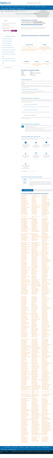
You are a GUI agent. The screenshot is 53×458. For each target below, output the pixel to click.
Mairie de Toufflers (45, 414)
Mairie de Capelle (23, 243)
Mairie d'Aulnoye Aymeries (46, 205)
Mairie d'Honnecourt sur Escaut (47, 307)
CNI (32, 6)
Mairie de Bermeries (35, 220)
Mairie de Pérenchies (35, 363)
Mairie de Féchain (24, 277)
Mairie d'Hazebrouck (35, 301)
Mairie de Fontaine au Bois (36, 283)
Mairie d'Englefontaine (35, 266)
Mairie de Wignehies (45, 437)
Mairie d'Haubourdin (35, 298)
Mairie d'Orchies (44, 359)
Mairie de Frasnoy (44, 285)
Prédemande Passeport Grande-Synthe (45, 47)
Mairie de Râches (34, 373)
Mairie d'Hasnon (44, 297)
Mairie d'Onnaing (23, 359)
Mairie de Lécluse (34, 321)
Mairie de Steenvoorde (24, 409)
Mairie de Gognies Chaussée (46, 289)
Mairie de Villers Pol (24, 425)
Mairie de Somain (24, 407)
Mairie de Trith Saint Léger (36, 417)
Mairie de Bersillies (24, 221)
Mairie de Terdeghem (35, 411)
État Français (45, 451)
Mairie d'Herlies (44, 303)
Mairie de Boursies (24, 230)
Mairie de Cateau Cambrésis (36, 319)
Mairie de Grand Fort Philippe (46, 291)
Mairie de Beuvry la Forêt (46, 223)
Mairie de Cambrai (34, 240)
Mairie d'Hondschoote (24, 307)
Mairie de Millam (23, 344)
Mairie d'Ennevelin (34, 267)
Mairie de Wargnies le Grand (36, 430)
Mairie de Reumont (34, 377)
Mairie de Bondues (24, 228)
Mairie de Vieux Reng (35, 422)
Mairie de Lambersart (24, 317)
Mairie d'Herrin (23, 305)
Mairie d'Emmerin (24, 266)
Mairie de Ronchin (24, 380)
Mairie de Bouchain (45, 228)
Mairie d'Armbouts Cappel (46, 199)
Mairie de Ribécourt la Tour (25, 378)
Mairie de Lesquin (44, 323)
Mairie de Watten (44, 432)
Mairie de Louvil (23, 331)
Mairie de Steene (44, 408)
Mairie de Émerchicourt (45, 265)
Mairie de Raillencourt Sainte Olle (26, 374)
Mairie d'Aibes (44, 195)
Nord (44, 81)
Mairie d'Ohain (34, 358)
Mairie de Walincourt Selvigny (46, 426)
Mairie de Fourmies (24, 285)
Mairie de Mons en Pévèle (35, 346)
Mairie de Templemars (45, 410)
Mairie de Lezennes (24, 325)
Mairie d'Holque (23, 306)
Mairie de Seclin (23, 402)
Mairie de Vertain (34, 420)
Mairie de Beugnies (24, 223)
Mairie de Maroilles (24, 336)
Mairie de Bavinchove (24, 212)
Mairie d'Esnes (34, 272)
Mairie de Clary (44, 250)
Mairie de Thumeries (45, 412)
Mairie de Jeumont (45, 311)
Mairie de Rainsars (44, 374)
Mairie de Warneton (45, 431)
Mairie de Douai (34, 261)
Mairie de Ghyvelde (45, 288)
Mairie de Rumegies (35, 384)
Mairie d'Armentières (24, 200)
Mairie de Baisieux (24, 209)
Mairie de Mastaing (34, 340)
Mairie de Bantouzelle (45, 210)
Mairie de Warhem (24, 431)
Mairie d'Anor (34, 198)
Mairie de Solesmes (24, 406)
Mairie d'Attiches (34, 201)
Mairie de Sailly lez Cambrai (36, 385)
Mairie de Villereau (24, 423)
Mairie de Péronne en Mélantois (47, 363)
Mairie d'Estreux (34, 274)
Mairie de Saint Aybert (35, 388)
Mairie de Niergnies (24, 354)
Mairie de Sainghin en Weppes (36, 386)
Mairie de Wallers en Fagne (36, 428)
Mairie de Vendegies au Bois (46, 418)
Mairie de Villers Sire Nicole (36, 425)
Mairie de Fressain (44, 286)
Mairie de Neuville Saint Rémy (46, 352)
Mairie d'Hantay (44, 296)
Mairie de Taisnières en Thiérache (26, 410)
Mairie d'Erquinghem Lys (25, 269)
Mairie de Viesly (23, 421)
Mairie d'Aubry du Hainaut (25, 204)
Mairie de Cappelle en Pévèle (25, 244)
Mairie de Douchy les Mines (46, 261)
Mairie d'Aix (23, 196)
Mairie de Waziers (24, 436)
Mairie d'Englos (44, 266)
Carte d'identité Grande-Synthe (44, 46)
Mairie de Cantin (44, 242)
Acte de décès (22, 6)
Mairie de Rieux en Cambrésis (46, 378)
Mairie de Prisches (44, 368)
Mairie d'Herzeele (34, 305)
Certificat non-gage (4, 8)
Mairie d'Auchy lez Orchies (46, 204)
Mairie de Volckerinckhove (46, 425)
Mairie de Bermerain (24, 220)
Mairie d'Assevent (24, 201)
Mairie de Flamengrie (35, 313)
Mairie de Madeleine (45, 314)
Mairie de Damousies (24, 257)
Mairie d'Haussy (34, 299)
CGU (1, 452)
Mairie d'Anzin (23, 199)
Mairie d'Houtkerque (45, 309)
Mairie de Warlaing (34, 431)
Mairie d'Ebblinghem (24, 263)
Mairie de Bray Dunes (35, 234)
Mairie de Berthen (34, 221)
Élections (49, 451)
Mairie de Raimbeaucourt (35, 374)
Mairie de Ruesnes (24, 384)
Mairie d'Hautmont (24, 300)
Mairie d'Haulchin (24, 299)
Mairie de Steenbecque (35, 408)
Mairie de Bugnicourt (45, 238)
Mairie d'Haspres (23, 298)
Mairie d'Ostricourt (45, 361)
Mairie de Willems (24, 439)
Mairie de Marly (44, 335)
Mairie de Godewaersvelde (36, 289)
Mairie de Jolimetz (24, 312)
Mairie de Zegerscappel (24, 441)
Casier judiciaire (12, 8)
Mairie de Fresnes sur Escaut (36, 286)
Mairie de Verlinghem (24, 420)
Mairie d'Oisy (44, 358)
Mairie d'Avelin (23, 206)
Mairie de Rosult (23, 381)
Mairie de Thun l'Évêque (25, 413)
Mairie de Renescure (24, 377)
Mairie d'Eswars (23, 275)
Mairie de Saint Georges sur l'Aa (26, 389)
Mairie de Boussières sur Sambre (26, 233)
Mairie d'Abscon (34, 195)
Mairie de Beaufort (34, 213)
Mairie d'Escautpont (45, 271)
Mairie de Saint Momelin (45, 391)
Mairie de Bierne (34, 224)
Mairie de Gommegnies (24, 290)
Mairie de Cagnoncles (24, 240)
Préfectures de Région (21, 451)
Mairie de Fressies (24, 287)
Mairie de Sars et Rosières (25, 400)
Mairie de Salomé (44, 398)
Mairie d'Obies (23, 357)
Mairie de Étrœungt (45, 275)
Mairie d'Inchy (44, 310)
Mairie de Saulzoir (34, 401)
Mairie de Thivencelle (35, 412)
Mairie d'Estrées (23, 274)
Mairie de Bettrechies (45, 222)
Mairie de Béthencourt (24, 222)
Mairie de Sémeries (34, 402)
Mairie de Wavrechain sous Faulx (37, 434)
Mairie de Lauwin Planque (25, 319)
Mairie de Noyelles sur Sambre (36, 356)
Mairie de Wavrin (44, 434)
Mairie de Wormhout (24, 440)
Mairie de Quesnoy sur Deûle (25, 372)
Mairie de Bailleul (44, 208)
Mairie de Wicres (34, 437)
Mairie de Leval (23, 324)
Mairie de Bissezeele (45, 224)
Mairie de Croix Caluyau (35, 255)
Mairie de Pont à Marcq (24, 366)
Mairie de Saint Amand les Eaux (26, 387)
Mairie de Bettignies (35, 222)
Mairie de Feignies (34, 277)
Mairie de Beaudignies (24, 213)
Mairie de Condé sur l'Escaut (25, 252)
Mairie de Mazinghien (45, 341)
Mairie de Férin (34, 278)
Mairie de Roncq (34, 380)
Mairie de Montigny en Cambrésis (26, 347)
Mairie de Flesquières (35, 280)
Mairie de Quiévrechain (45, 372)
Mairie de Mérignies (45, 342)
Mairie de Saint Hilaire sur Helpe (47, 389)
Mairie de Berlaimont (45, 219)
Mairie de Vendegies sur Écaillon (26, 419)
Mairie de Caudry (44, 246)
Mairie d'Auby (34, 204)
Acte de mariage (16, 6)
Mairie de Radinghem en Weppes (47, 373)
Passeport (28, 6)
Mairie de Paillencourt (45, 362)
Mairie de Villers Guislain (25, 424)
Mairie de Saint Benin (45, 388)
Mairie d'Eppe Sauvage (45, 267)
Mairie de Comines (45, 251)
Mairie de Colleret (34, 251)
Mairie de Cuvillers (34, 256)
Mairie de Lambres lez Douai (36, 317)
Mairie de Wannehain (24, 430)
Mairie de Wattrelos (45, 433)
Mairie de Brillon (23, 235)
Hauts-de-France (32, 93)
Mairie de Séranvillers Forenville (47, 403)
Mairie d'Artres (44, 200)
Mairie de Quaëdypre (24, 370)
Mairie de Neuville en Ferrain (36, 352)
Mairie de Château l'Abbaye (25, 249)
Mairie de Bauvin (34, 211)
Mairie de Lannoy (34, 318)
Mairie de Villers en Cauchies (46, 423)
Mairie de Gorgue (44, 313)
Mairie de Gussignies (24, 294)
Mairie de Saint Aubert (45, 387)
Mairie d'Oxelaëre (34, 362)
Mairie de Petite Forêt (35, 364)
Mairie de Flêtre (44, 280)
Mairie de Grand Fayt (35, 291)
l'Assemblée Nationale (28, 99)
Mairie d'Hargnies (34, 297)
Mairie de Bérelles (24, 219)
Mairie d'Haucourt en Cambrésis (47, 298)
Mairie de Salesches (34, 398)
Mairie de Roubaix (34, 381)
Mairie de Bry (34, 238)
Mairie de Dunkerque (45, 262)
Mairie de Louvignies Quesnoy (46, 330)
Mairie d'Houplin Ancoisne (25, 309)
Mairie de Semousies (45, 402)
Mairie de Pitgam (23, 365)
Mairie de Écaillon (34, 263)
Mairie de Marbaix (34, 333)
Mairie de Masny (23, 340)
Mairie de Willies (34, 439)
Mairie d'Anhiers (23, 197)
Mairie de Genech (24, 288)
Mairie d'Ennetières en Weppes (26, 267)
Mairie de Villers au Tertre (35, 423)
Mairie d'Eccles (44, 263)
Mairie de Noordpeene (35, 355)
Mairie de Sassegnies (45, 400)
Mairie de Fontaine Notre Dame (26, 284)
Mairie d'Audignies (24, 205)
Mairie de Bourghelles (45, 229)
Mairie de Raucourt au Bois (25, 376)
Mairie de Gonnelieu (45, 290)
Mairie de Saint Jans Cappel (25, 391)
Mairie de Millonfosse (35, 344)
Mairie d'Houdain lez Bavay (46, 308)
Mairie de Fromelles (45, 287)
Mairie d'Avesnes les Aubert (25, 207)
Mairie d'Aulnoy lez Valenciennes (37, 205)
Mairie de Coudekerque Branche (36, 252)
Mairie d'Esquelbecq (45, 272)
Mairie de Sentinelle (35, 316)
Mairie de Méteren (45, 343)
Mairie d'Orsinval (34, 361)
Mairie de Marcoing (24, 334)
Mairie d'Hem (34, 302)
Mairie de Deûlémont (35, 258)
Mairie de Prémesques (35, 367)
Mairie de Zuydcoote (45, 441)
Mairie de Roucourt (45, 381)
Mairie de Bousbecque (35, 230)
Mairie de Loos (23, 330)
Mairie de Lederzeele (45, 321)
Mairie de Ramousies (45, 375)
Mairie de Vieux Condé (45, 421)
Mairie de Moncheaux (35, 345)
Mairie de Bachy (34, 208)
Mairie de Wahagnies (35, 426)
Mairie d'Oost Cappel (35, 359)
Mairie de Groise (23, 314)
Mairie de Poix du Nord (35, 365)
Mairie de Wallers (23, 428)
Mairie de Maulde (24, 341)
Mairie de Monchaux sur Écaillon (26, 345)
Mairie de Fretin (34, 287)
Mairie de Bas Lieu (24, 211)
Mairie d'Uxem (23, 418)
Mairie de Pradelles (24, 367)
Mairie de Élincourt (34, 265)
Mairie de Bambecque (45, 209)
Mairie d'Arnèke (34, 200)
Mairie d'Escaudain (24, 271)
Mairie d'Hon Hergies (35, 306)
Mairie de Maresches (24, 335)
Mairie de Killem (34, 312)
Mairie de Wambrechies (35, 429)
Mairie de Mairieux (45, 332)
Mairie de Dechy (34, 257)
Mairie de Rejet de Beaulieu (46, 376)
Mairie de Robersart (24, 379)
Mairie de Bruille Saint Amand (46, 236)
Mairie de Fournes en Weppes (36, 285)
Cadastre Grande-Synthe (26, 63)
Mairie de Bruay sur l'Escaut (25, 236)
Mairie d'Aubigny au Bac (45, 202)
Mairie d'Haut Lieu (45, 299)
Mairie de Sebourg (44, 401)
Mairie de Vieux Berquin (35, 421)
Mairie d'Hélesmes (24, 302)
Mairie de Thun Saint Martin (46, 413)
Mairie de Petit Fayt (24, 364)
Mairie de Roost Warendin (46, 380)
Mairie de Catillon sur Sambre (25, 246)
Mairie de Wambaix (24, 429)
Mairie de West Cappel (24, 437)
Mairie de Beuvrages (35, 223)
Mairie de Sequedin (34, 403)
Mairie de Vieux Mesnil (24, 422)
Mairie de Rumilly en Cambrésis (46, 384)
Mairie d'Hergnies (24, 303)
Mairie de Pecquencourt (25, 363)
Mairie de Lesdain (34, 323)
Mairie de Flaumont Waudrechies (47, 279)
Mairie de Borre (34, 228)
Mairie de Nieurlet (34, 354)
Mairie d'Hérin (34, 303)
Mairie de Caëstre (44, 239)
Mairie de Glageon (24, 289)
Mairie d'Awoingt (44, 207)
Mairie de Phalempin (45, 364)
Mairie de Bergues (34, 219)
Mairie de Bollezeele (45, 227)
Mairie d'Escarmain (45, 269)
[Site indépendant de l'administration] (13, 3)
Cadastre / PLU (37, 6)
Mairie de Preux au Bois (24, 368)
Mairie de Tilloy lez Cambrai (25, 414)
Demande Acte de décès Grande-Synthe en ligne (29, 50)
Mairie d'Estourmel (45, 273)
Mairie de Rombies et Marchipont (37, 379)
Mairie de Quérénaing (45, 370)
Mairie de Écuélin (34, 264)
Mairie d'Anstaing (44, 198)
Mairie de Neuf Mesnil (45, 351)
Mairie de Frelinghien (24, 286)
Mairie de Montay (44, 346)
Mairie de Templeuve (24, 411)
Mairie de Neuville (24, 316)
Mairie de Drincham (35, 262)
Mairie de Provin (44, 369)
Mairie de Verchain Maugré (46, 419)
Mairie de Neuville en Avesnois (26, 352)
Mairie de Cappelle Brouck (46, 243)
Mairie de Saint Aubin (24, 388)
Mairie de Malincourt (24, 333)
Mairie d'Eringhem (34, 268)
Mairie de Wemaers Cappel (36, 436)
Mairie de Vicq (44, 420)
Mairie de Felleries (44, 277)
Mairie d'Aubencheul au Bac (46, 201)
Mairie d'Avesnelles (34, 206)
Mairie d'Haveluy (34, 300)
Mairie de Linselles (24, 328)
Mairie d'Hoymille (24, 310)
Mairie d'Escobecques (24, 272)
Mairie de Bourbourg (35, 229)
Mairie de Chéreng (44, 249)
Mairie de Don (23, 261)
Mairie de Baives (34, 209)
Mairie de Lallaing (44, 316)
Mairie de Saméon (24, 399)
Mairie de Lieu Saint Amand (46, 325)
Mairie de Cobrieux (24, 251)
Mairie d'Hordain (23, 308)
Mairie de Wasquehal (35, 432)
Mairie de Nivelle (44, 354)
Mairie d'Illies (34, 310)
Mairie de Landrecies (24, 318)
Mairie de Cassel (44, 245)
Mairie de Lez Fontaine (45, 324)
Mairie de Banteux (24, 210)
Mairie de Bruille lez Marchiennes (37, 236)
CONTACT (2, 451)
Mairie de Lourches (34, 330)
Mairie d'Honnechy (34, 307)
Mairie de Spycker (44, 407)
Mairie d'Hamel (34, 296)
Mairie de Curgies (23, 256)
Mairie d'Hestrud (44, 305)
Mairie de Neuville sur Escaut (25, 353)
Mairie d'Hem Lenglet (45, 302)
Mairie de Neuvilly (34, 353)
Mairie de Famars (34, 276)
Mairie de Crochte (44, 254)
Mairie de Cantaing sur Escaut (36, 242)
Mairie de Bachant (24, 208)
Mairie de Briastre (44, 234)
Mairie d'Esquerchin (24, 273)
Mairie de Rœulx (23, 385)
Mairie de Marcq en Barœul (36, 334)
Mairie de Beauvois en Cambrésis (26, 218)
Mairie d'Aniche (34, 197)
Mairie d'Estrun (44, 274)
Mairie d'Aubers (34, 202)
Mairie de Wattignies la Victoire (36, 433)
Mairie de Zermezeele (35, 441)
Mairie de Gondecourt (35, 290)
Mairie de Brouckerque (35, 235)
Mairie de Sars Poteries (35, 400)
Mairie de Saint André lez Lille (36, 387)
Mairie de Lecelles (24, 321)
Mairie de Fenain (23, 278)
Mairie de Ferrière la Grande (25, 279)
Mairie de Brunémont (24, 238)
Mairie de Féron (44, 278)
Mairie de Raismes (24, 375)
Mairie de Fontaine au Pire (46, 283)
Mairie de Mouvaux (34, 350)
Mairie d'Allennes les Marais (36, 196)
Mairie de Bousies (44, 230)
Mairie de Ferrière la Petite (36, 279)
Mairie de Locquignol (35, 328)
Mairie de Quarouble (35, 370)
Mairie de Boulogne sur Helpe (25, 229)
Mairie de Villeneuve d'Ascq (46, 422)
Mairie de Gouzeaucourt (25, 291)
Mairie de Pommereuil (45, 365)
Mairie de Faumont (45, 276)
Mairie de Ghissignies (35, 288)
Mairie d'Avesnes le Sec (45, 206)
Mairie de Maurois (34, 341)
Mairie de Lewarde (34, 324)
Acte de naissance (8, 6)
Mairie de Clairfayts (34, 250)
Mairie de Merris (23, 343)
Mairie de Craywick (45, 253)
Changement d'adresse (21, 8)
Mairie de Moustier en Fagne (25, 350)
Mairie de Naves (23, 351)
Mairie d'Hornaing (34, 308)
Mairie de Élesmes (24, 265)
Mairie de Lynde (44, 331)
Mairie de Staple (23, 408)
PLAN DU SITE (6, 451)
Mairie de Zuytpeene (24, 442)
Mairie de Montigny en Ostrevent (37, 347)
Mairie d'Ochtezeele (45, 357)
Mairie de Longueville (35, 314)
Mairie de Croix (23, 255)
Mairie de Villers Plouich (45, 424)
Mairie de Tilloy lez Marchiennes (36, 414)
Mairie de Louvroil (34, 331)
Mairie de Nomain (24, 355)
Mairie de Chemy (34, 249)
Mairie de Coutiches (35, 253)
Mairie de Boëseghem (24, 227)
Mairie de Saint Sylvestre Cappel (26, 396)
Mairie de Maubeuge (45, 340)
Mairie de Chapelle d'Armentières (26, 313)
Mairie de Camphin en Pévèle (25, 242)
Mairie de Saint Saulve (35, 395)
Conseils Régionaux (14, 451)
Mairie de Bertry (44, 221)
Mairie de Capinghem (35, 243)
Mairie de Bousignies (24, 231)
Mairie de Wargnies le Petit (46, 430)
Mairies (2, 6)
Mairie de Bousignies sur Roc (36, 231)
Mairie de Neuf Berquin (35, 351)
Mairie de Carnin (23, 245)
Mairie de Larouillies (45, 318)
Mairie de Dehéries (45, 257)
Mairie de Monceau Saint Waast (47, 344)
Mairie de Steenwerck (35, 409)
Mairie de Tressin (23, 417)
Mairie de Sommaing (35, 407)
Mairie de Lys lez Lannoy (25, 332)
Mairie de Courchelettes (45, 252)
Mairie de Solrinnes (45, 406)
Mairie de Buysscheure (35, 239)
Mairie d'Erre (33, 269)
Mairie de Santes (44, 399)
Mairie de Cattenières (35, 246)
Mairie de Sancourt (34, 399)
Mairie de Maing (34, 332)
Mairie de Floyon (23, 283)
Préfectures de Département (38, 451)
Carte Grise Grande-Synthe (37, 63)
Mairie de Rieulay (34, 378)
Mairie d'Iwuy (23, 311)
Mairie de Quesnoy (45, 320)
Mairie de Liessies (34, 325)
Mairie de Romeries (45, 379)
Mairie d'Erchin (23, 268)
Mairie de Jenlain (34, 311)
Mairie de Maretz (34, 335)
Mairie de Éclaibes (24, 264)
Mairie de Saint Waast (45, 396)
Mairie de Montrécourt (45, 347)
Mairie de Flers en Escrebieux (25, 280)
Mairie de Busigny (24, 239)
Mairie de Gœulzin (34, 294)
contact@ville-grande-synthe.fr (9, 27)
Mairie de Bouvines (24, 234)
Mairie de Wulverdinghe (35, 440)
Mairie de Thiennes (24, 412)
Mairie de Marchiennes (45, 333)
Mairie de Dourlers (24, 262)
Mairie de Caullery (24, 247)
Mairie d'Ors (23, 361)
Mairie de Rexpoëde (45, 377)
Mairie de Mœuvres (45, 350)
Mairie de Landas (44, 317)
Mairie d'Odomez (23, 358)
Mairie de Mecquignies (24, 342)
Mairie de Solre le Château (35, 406)
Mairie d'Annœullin (24, 198)
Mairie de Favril (23, 320)
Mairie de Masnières (45, 339)
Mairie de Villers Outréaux (35, 424)
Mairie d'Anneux (44, 197)
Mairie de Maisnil (34, 320)
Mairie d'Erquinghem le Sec (46, 268)
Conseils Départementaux (29, 451)
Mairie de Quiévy (23, 373)
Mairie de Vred (23, 426)
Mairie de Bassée (44, 312)
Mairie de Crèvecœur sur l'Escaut (37, 254)
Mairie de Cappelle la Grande (36, 244)
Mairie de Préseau (44, 367)
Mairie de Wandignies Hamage (46, 429)
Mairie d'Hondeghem (45, 306)
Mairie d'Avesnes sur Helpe (36, 207)
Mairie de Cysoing (44, 256)
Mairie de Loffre (44, 328)
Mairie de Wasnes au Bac (25, 432)
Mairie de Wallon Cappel (45, 428)
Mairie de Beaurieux (45, 216)
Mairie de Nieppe (44, 353)
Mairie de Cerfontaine (45, 247)
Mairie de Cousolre (24, 253)
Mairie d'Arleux (34, 199)
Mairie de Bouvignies (45, 233)
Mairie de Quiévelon (35, 372)
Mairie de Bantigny (34, 210)
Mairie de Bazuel (34, 212)
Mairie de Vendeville (35, 419)
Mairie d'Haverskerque (45, 300)
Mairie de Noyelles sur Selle (46, 356)
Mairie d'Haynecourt (24, 301)
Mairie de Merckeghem (35, 342)
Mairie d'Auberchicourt (24, 202)
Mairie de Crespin (24, 254)
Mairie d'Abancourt (24, 195)
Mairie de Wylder (44, 440)
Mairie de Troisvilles (45, 417)
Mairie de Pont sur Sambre (36, 366)
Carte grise (43, 6)
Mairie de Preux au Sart (35, 368)
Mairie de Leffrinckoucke (45, 322)
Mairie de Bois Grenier (35, 227)
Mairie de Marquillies (35, 339)
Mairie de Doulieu (44, 319)
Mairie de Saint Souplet (45, 395)
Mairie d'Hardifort (24, 297)
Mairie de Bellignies (45, 218)
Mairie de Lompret (24, 329)
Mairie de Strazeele (45, 409)
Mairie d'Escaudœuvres (35, 271)
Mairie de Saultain (24, 401)
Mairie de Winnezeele (45, 439)
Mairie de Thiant (44, 411)
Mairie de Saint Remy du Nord (25, 395)
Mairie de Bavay (44, 211)
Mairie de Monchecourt (45, 345)
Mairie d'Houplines (34, 309)
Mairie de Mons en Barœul (25, 346)
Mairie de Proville (34, 369)
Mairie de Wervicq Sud (45, 436)
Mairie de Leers (34, 322)
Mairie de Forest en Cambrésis (36, 284)
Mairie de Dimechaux (45, 258)
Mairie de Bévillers (24, 224)
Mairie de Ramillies (34, 375)
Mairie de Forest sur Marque (46, 284)
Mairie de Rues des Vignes (25, 323)
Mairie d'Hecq (44, 301)
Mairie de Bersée (44, 220)
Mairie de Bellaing (34, 218)
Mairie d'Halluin (23, 296)
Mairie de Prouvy (23, 369)
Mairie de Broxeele (45, 235)
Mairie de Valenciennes (35, 418)
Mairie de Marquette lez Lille (25, 339)
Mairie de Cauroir (34, 247)
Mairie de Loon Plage (45, 329)
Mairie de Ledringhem (24, 322)
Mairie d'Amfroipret (45, 196)
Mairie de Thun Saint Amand (36, 413)
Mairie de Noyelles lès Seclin (46, 355)
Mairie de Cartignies (35, 245)
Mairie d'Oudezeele (24, 362)
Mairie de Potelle (44, 366)
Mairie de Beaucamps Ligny (46, 212)
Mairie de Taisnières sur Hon (36, 410)
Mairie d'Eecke (44, 264)
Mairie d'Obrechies (34, 357)
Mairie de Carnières (45, 244)
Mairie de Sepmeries (24, 403)
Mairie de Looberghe (35, 329)
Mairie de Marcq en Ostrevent (46, 334)
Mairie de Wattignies (24, 433)
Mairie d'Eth (33, 275)
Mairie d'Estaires (34, 273)
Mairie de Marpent (34, 336)
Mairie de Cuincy (44, 255)
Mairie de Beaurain (24, 216)
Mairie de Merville (34, 343)
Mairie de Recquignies (35, 376)
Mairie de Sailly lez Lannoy (46, 385)
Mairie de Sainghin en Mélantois (26, 386)
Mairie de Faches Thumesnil (25, 276)
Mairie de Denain (23, 258)
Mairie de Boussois (34, 233)
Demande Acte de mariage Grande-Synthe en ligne (29, 49)
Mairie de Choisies (24, 250)
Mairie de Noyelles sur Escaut (25, 356)
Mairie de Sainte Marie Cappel (25, 398)
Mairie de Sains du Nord (45, 386)
